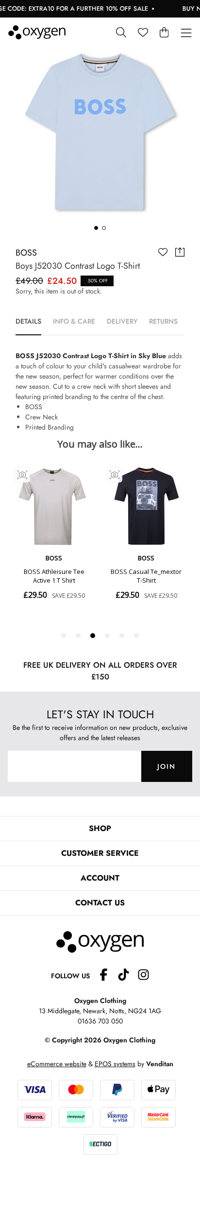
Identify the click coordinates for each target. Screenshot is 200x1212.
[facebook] (107, 976)
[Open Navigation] (186, 33)
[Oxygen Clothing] (37, 32)
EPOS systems (115, 1064)
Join (166, 766)
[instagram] (143, 976)
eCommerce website (56, 1064)
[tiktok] (127, 976)
